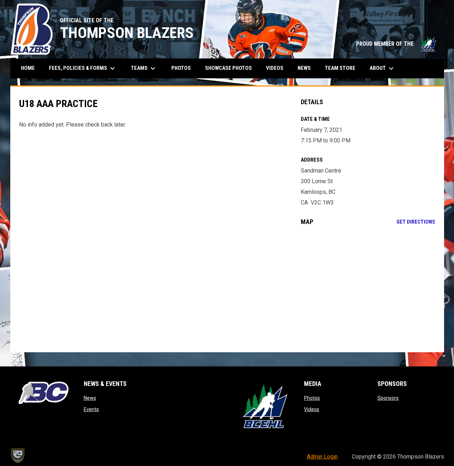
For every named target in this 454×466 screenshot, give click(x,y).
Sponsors (388, 398)
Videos (311, 409)
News (90, 398)
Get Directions (416, 222)
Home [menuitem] (28, 68)
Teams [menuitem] (144, 68)
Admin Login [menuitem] (322, 456)
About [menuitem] (382, 68)
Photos (312, 398)
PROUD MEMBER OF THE (396, 43)
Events (91, 409)
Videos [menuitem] (274, 68)
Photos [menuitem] (181, 68)
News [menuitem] (304, 68)
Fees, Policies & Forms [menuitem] (83, 68)
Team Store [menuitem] (343, 67)
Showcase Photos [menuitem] (231, 67)
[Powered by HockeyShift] (17, 456)
